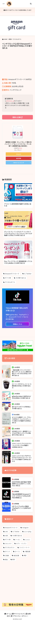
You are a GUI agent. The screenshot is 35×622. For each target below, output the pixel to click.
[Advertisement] (17, 66)
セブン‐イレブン (21, 543)
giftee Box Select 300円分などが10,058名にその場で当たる (21, 397)
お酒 (6, 535)
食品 (6, 559)
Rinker (20, 148)
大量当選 (27, 551)
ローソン (17, 551)
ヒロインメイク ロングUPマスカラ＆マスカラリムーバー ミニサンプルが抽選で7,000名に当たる (22, 458)
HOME (5, 39)
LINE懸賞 (17, 367)
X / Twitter (27, 274)
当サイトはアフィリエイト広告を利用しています (18, 10)
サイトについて (19, 614)
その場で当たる (21, 278)
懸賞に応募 (16, 117)
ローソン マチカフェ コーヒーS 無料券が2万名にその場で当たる (21, 385)
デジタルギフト (17, 39)
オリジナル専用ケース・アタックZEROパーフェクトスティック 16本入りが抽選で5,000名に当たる (21, 419)
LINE (6, 531)
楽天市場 (18, 158)
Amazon (18, 154)
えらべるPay (27, 531)
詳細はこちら (17, 324)
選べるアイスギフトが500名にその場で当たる (21, 407)
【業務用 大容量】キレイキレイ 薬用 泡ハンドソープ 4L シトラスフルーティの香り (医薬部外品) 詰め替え (17, 144)
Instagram (25, 527)
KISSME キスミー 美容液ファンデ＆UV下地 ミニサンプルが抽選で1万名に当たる (21, 433)
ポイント (7, 551)
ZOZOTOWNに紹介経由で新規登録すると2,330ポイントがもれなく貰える (21, 483)
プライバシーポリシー (20, 616)
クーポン (17, 539)
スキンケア (8, 543)
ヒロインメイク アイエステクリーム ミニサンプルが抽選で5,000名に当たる (21, 445)
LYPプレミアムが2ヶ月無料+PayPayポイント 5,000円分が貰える (21, 508)
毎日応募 (16, 555)
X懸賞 (10, 39)
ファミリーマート (24, 547)
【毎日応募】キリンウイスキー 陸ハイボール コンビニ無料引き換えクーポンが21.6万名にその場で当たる (22, 372)
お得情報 (16, 479)
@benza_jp (10, 101)
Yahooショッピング (18, 162)
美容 (25, 555)
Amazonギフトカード (12, 274)
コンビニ (27, 539)
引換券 (7, 555)
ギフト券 (8, 278)
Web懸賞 (16, 414)
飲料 (13, 559)
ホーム (8, 614)
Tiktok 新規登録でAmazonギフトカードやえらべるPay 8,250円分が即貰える (21, 496)
